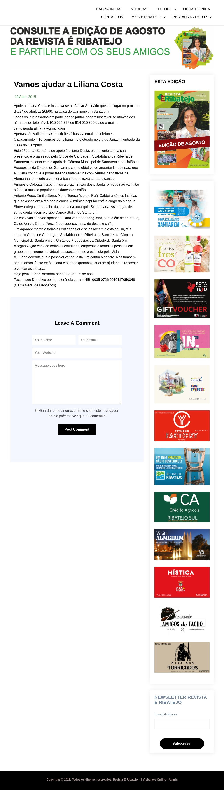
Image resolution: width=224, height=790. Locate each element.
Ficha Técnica (196, 9)
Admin (173, 779)
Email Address (165, 714)
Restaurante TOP (189, 17)
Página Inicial (109, 9)
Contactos (112, 17)
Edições (164, 9)
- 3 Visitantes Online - (108, 779)
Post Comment (77, 429)
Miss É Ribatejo (146, 17)
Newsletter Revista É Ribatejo (180, 699)
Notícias (139, 9)
